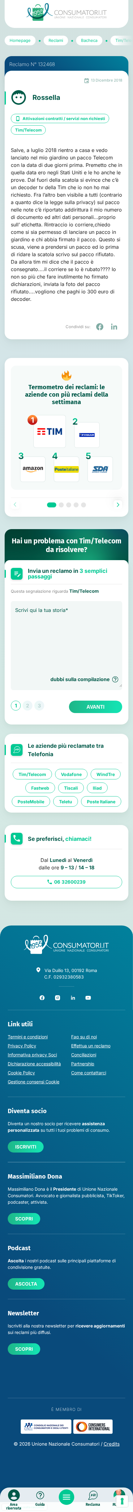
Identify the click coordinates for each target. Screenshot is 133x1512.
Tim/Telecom (28, 129)
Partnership (82, 1063)
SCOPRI (24, 1219)
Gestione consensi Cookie (33, 1081)
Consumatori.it (66, 12)
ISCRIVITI (25, 1147)
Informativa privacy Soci (32, 1054)
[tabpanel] (66, 428)
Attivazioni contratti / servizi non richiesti (64, 118)
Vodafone (71, 774)
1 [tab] (51, 504)
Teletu (65, 801)
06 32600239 (70, 882)
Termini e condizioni (28, 1036)
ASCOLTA (26, 1284)
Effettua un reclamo (90, 1045)
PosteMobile (31, 801)
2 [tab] (61, 504)
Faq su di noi (84, 1036)
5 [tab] (83, 504)
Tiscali (71, 787)
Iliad (97, 787)
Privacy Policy (22, 1045)
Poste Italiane (101, 801)
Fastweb (40, 787)
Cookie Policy (21, 1072)
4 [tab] (76, 504)
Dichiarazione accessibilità (34, 1063)
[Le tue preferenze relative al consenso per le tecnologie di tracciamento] (122, 1501)
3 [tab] (68, 504)
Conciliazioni (83, 1054)
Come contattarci (88, 1072)
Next (118, 504)
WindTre (106, 774)
